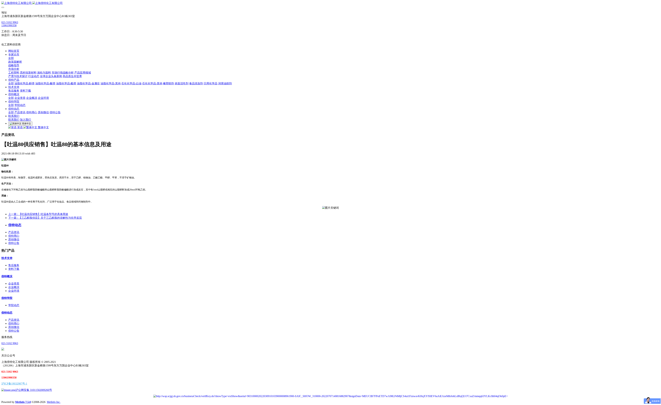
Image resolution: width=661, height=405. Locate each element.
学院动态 (13, 305)
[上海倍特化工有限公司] (330, 3)
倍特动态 (6, 312)
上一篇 (38, 214)
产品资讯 (13, 232)
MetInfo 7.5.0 (23, 402)
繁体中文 (43, 127)
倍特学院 (6, 298)
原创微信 (13, 239)
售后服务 (13, 265)
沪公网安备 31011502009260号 (33, 389)
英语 (20, 127)
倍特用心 (13, 235)
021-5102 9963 (9, 22)
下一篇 (45, 217)
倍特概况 (6, 276)
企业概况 (13, 287)
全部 (11, 58)
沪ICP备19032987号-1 (14, 383)
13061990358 (9, 25)
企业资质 (13, 283)
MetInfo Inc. (53, 402)
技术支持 (6, 258)
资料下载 (13, 268)
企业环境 (13, 290)
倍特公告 (13, 243)
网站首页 (13, 50)
